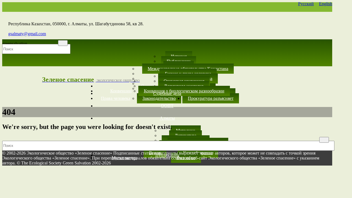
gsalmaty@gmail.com (27, 33)
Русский (306, 3)
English (325, 3)
